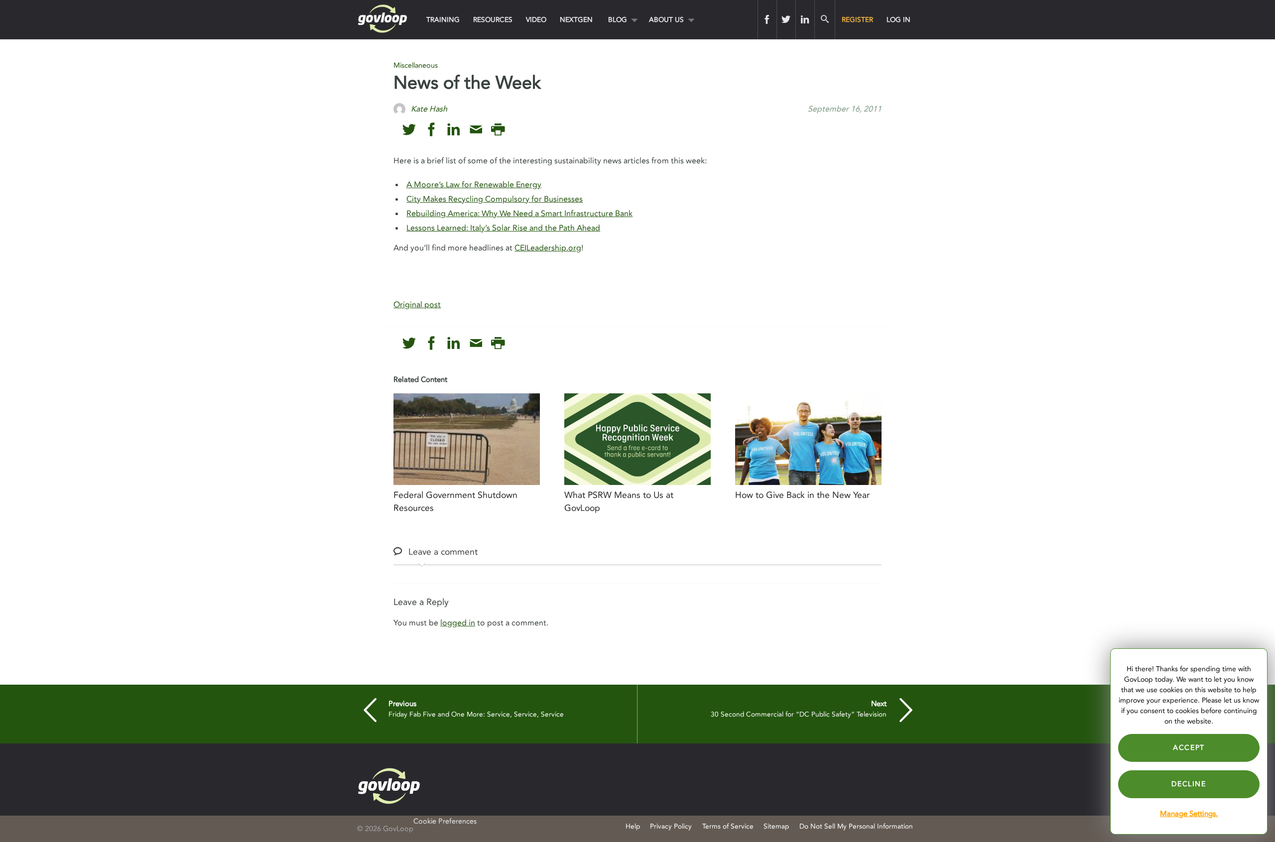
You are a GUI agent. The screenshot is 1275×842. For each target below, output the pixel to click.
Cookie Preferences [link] (445, 821)
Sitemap (776, 826)
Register (857, 19)
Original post (417, 304)
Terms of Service (728, 826)
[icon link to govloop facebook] (431, 129)
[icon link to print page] (498, 129)
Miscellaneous (415, 65)
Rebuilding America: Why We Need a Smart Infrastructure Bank (519, 213)
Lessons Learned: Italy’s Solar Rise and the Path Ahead (503, 228)
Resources (492, 19)
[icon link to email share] (476, 129)
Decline (1188, 784)
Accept (1189, 747)
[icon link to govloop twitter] (409, 129)
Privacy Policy (671, 826)
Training (443, 19)
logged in (457, 622)
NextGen (576, 19)
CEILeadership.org (547, 247)
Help (633, 826)
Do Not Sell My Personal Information (856, 826)
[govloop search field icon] (824, 19)
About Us (666, 19)
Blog (617, 19)
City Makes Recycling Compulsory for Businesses (494, 199)
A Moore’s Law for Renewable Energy (473, 184)
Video (536, 19)
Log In (898, 19)
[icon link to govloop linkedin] (453, 129)
